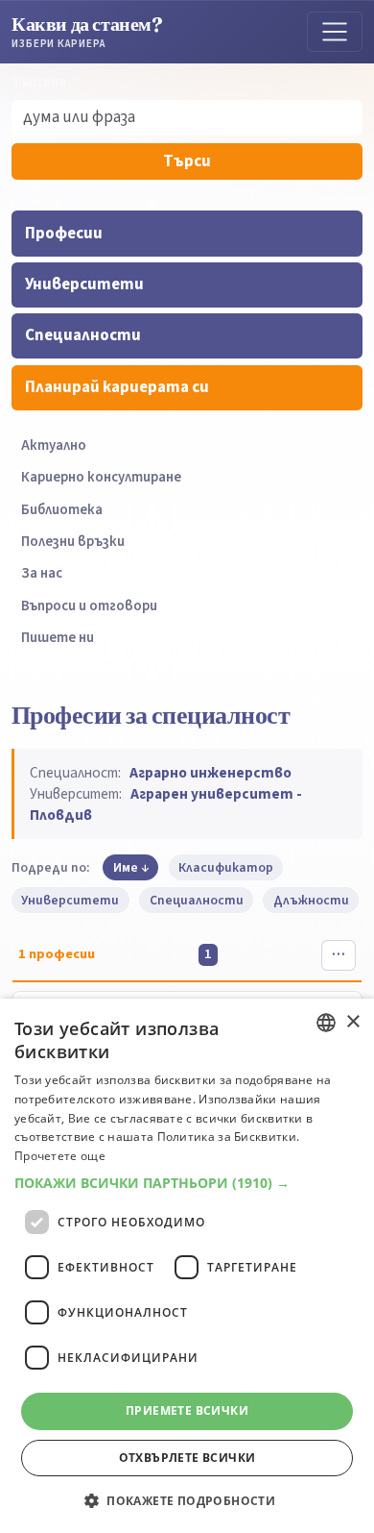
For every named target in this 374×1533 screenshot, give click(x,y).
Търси (187, 161)
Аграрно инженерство (210, 772)
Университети (84, 284)
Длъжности (311, 900)
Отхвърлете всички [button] (187, 1457)
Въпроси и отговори (89, 606)
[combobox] (326, 1022)
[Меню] (334, 32)
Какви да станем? (87, 31)
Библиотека (62, 510)
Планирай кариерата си (117, 387)
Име (125, 867)
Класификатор (225, 867)
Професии (64, 233)
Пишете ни (57, 638)
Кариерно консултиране (101, 477)
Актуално (53, 445)
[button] (187, 1183)
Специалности (83, 335)
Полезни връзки (73, 542)
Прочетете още (59, 1156)
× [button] (352, 1022)
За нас (41, 573)
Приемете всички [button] (187, 1410)
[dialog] (187, 1266)
